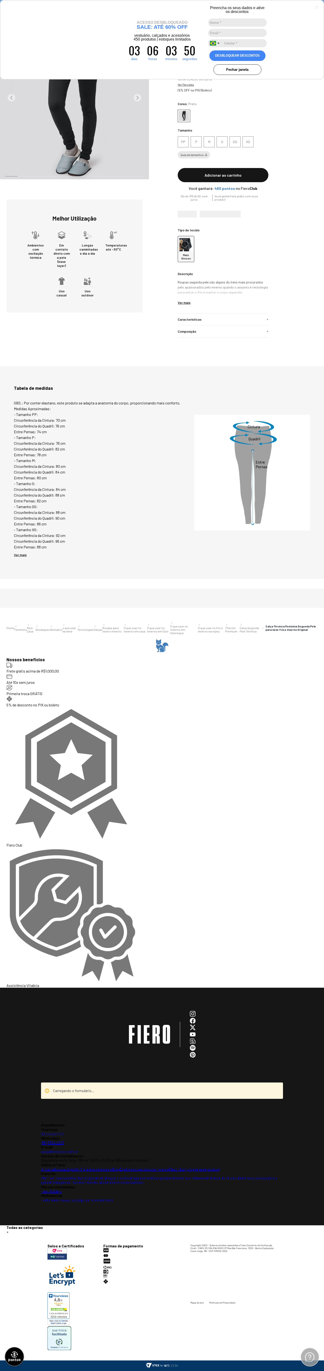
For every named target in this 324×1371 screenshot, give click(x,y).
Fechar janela (237, 69)
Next (137, 98)
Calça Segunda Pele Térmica (67, 1227)
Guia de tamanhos (192, 154)
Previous (11, 98)
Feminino (24, 1227)
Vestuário (39, 1227)
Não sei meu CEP (186, 231)
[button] (183, 141)
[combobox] (215, 43)
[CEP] (220, 216)
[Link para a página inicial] (10, 1227)
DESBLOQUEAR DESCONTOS (237, 55)
